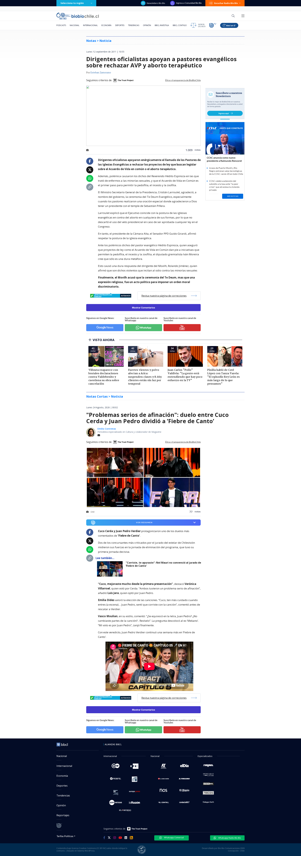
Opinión (147, 25)
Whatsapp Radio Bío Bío (229, 837)
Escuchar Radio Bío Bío (226, 3)
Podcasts (61, 25)
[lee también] (110, 569)
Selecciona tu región (72, 3)
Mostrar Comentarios (143, 307)
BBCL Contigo (180, 25)
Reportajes (62, 815)
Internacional (90, 25)
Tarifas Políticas (65, 836)
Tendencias (133, 25)
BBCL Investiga (162, 25)
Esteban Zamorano (100, 73)
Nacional (74, 25)
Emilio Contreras (107, 428)
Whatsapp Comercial (174, 837)
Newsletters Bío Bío (156, 3)
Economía (106, 25)
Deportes (119, 25)
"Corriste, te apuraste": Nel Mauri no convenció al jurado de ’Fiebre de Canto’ (163, 564)
